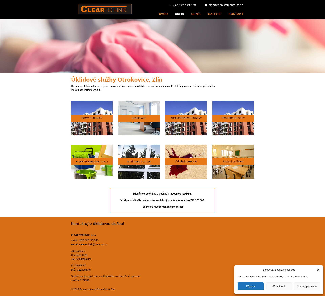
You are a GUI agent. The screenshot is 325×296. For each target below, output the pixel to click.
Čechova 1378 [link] (79, 255)
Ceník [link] (196, 14)
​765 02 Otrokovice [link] (81, 258)
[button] (318, 269)
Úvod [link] (163, 14)
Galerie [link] (214, 14)
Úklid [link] (179, 14)
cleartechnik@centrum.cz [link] (93, 244)
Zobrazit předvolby (307, 286)
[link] (105, 13)
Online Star (109, 289)
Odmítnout (279, 286)
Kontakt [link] (236, 14)
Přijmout (250, 286)
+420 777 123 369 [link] (88, 240)
